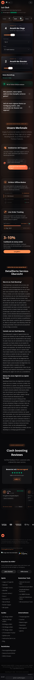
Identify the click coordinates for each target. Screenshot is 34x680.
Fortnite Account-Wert (26, 587)
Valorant (5, 585)
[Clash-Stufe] (28, 42)
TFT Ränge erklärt (7, 630)
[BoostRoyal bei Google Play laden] (23, 553)
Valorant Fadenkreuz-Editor (25, 598)
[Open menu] (30, 2)
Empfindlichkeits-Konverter (24, 590)
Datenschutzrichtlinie (8, 653)
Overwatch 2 (6, 599)
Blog (3, 641)
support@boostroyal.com (18, 668)
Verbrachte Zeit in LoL (8, 638)
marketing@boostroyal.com (7, 549)
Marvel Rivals (6, 602)
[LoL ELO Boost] (2, 2)
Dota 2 (4, 596)
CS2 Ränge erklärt (7, 627)
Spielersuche (6, 635)
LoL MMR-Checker (24, 594)
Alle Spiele (5, 607)
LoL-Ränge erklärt (7, 617)
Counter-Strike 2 (7, 593)
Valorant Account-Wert (24, 583)
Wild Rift (4, 590)
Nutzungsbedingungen (9, 650)
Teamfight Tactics (7, 588)
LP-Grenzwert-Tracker (8, 633)
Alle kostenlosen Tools (26, 602)
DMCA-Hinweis (6, 656)
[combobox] (16, 42)
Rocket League (6, 605)
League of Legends (7, 582)
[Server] (28, 49)
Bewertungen (23, 622)
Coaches (21, 619)
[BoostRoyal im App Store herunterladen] (9, 553)
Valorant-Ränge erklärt (7, 620)
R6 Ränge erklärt (7, 624)
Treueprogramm (24, 617)
